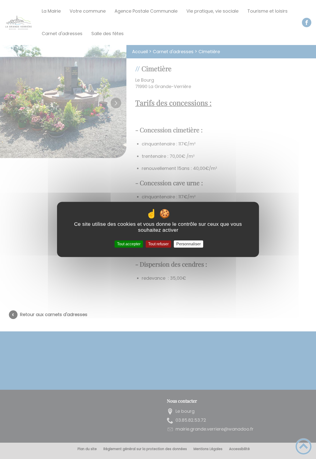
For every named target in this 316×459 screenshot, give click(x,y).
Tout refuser (158, 244)
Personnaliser (188, 244)
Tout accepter (128, 244)
